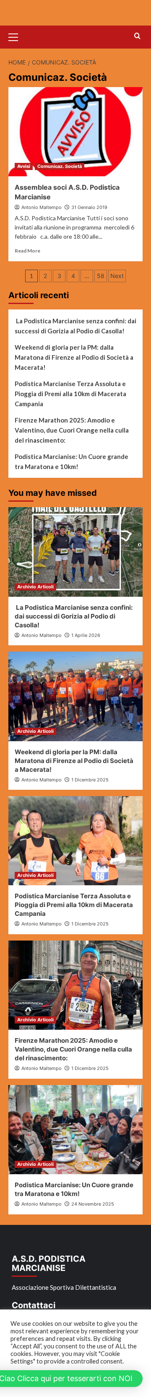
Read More (27, 250)
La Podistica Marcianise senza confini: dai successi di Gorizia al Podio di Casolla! (75, 326)
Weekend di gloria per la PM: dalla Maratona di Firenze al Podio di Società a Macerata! (74, 357)
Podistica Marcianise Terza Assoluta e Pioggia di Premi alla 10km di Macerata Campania (70, 393)
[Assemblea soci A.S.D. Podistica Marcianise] (75, 131)
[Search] (137, 36)
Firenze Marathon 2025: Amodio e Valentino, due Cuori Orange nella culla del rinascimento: (72, 430)
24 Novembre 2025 (92, 1204)
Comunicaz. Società (59, 166)
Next (117, 275)
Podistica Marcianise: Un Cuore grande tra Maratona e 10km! (71, 461)
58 (100, 275)
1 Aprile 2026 (85, 635)
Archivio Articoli (35, 587)
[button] (16, 36)
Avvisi (23, 166)
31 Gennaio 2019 (89, 207)
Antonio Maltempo (41, 207)
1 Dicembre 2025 (90, 780)
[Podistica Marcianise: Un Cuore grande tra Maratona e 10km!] (75, 1129)
